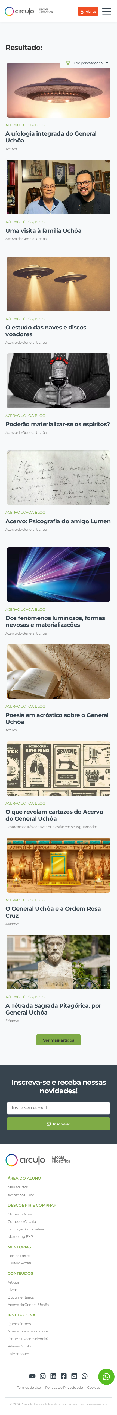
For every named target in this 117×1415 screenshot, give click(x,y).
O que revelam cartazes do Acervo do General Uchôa (54, 815)
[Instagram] (42, 1376)
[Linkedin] (53, 1376)
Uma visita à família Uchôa (43, 230)
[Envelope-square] (74, 1376)
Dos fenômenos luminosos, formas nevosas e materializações (55, 621)
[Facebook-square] (63, 1376)
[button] (58, 1039)
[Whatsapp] (84, 1376)
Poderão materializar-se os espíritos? (57, 424)
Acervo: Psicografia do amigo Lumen (58, 521)
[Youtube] (32, 1376)
